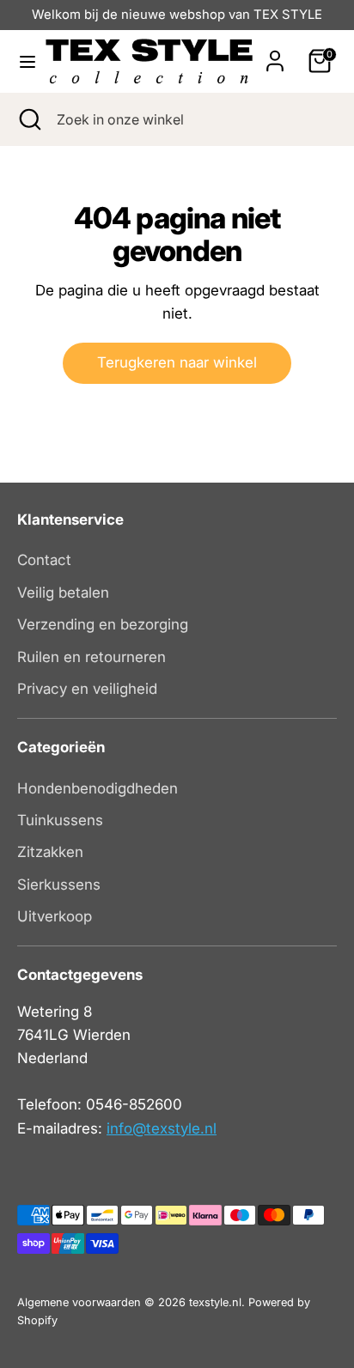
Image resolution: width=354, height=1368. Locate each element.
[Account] (275, 55)
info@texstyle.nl (162, 1128)
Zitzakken (50, 851)
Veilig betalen (63, 592)
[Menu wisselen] (23, 61)
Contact (44, 559)
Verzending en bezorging (102, 624)
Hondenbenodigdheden (97, 788)
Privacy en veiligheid (87, 688)
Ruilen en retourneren (91, 657)
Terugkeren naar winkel (177, 362)
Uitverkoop (54, 916)
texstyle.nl (215, 1302)
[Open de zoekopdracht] (28, 119)
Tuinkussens (60, 820)
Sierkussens (59, 884)
